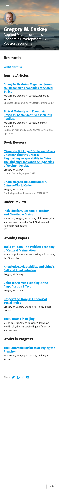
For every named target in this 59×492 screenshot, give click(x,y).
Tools (51, 486)
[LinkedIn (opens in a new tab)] (23, 377)
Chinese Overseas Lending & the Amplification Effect (26, 284)
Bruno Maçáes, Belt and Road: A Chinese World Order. (25, 183)
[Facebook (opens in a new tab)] (18, 377)
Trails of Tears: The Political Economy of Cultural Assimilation (29, 248)
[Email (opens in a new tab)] (27, 377)
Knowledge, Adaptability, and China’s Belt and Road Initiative (29, 268)
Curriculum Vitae (13, 66)
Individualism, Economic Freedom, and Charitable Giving (27, 212)
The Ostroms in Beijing (19, 319)
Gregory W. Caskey (26, 29)
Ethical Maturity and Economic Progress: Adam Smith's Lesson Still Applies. (28, 115)
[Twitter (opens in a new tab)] (13, 377)
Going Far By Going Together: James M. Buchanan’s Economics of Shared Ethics (28, 88)
